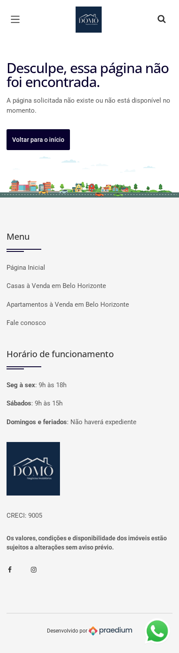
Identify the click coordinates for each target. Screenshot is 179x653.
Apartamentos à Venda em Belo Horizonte (68, 304)
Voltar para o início (38, 139)
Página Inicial (26, 267)
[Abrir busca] (161, 19)
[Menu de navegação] (17, 19)
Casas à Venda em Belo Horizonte (56, 286)
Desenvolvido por (68, 630)
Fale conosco (26, 323)
